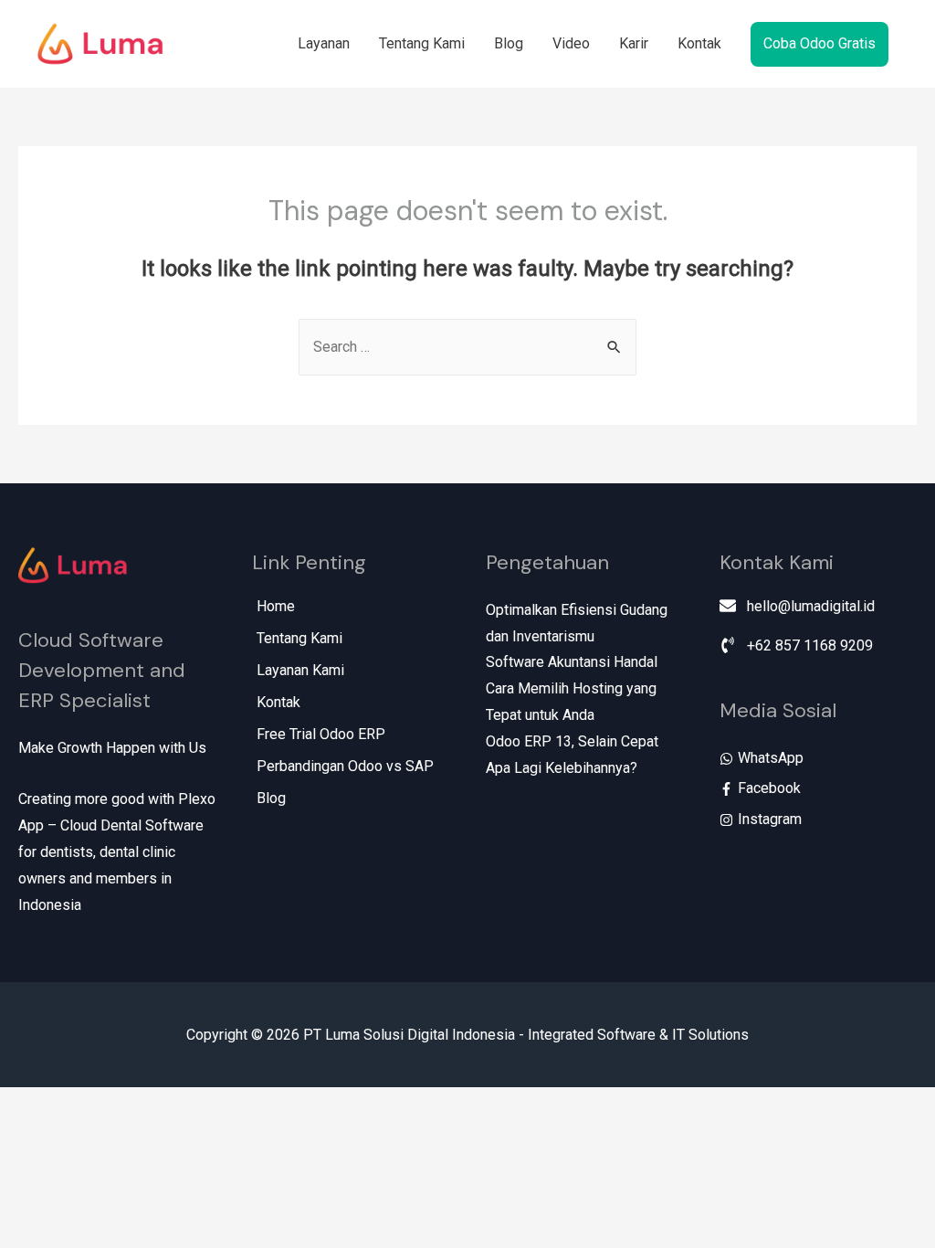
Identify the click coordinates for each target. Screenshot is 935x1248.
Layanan (324, 43)
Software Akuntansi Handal (571, 662)
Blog (508, 43)
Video (571, 43)
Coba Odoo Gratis (819, 43)
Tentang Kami (422, 43)
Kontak (699, 43)
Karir (633, 43)
